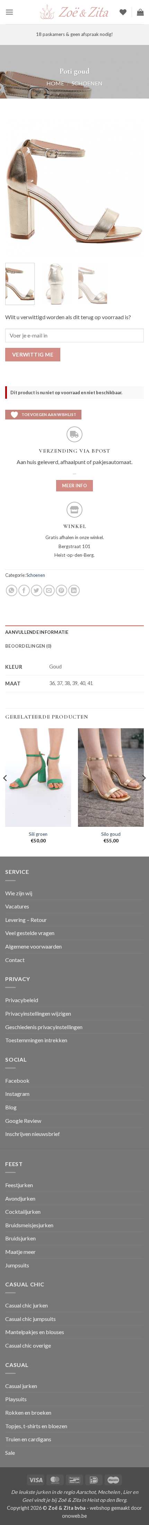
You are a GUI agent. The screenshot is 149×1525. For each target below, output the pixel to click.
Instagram (17, 1093)
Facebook (17, 1080)
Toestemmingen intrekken (36, 1040)
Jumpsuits (17, 1265)
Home (55, 83)
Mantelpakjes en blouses (34, 1332)
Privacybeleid (21, 1000)
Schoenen (87, 83)
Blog (11, 1107)
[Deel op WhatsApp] (11, 590)
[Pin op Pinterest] (61, 590)
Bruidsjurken (20, 1238)
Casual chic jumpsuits (30, 1318)
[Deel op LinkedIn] (74, 590)
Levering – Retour (26, 919)
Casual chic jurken (26, 1305)
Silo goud (111, 834)
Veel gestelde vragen (29, 933)
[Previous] (16, 188)
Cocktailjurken (23, 1211)
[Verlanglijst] (123, 12)
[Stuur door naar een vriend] (49, 590)
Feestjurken (19, 1185)
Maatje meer (20, 1251)
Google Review (23, 1120)
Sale (10, 1452)
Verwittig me (33, 354)
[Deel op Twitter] (36, 590)
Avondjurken (20, 1198)
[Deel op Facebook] (24, 590)
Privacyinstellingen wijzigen (38, 1013)
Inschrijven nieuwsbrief (32, 1133)
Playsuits (16, 1399)
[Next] (132, 188)
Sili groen (38, 834)
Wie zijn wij (18, 893)
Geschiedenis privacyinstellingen (43, 1027)
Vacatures (17, 906)
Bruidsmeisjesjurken (29, 1225)
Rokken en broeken (28, 1412)
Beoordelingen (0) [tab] (28, 646)
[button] (9, 11)
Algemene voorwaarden (33, 946)
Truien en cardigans (28, 1439)
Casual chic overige (28, 1345)
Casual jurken (21, 1386)
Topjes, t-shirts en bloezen (36, 1426)
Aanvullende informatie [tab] (37, 632)
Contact (15, 959)
